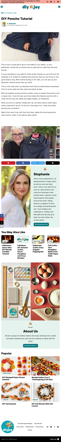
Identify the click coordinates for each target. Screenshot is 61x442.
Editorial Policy (30, 426)
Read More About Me (41, 224)
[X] (54, 1)
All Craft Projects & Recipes (25, 423)
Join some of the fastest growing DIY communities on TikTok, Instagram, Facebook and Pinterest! (20, 1)
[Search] (59, 7)
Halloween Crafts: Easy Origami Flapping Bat (38, 248)
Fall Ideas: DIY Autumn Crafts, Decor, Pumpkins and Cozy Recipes (22, 251)
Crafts (15, 12)
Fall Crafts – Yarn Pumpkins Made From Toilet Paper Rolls (53, 250)
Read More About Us (30, 345)
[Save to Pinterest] (2, 219)
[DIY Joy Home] (31, 6)
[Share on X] (2, 223)
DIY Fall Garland (9, 404)
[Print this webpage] (2, 226)
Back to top (53, 439)
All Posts (10, 12)
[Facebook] (51, 1)
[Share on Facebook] (2, 215)
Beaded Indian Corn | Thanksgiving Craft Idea (42, 378)
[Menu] (1, 7)
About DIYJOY (38, 423)
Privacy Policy (39, 426)
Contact (30, 430)
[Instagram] (47, 1)
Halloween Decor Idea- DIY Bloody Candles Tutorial (7, 249)
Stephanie (12, 23)
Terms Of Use (20, 426)
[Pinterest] (58, 1)
